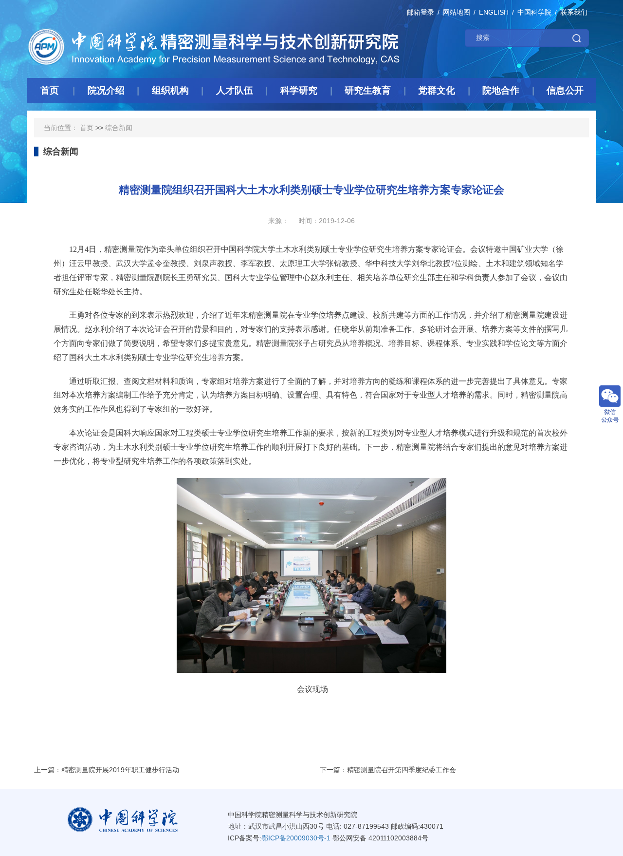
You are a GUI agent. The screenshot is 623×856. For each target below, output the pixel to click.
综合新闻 (118, 128)
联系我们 (573, 12)
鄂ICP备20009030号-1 (295, 838)
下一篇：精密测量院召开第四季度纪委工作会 (388, 770)
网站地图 (456, 12)
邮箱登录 (420, 12)
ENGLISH (494, 12)
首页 (86, 128)
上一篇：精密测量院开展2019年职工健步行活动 (106, 770)
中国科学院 (534, 12)
